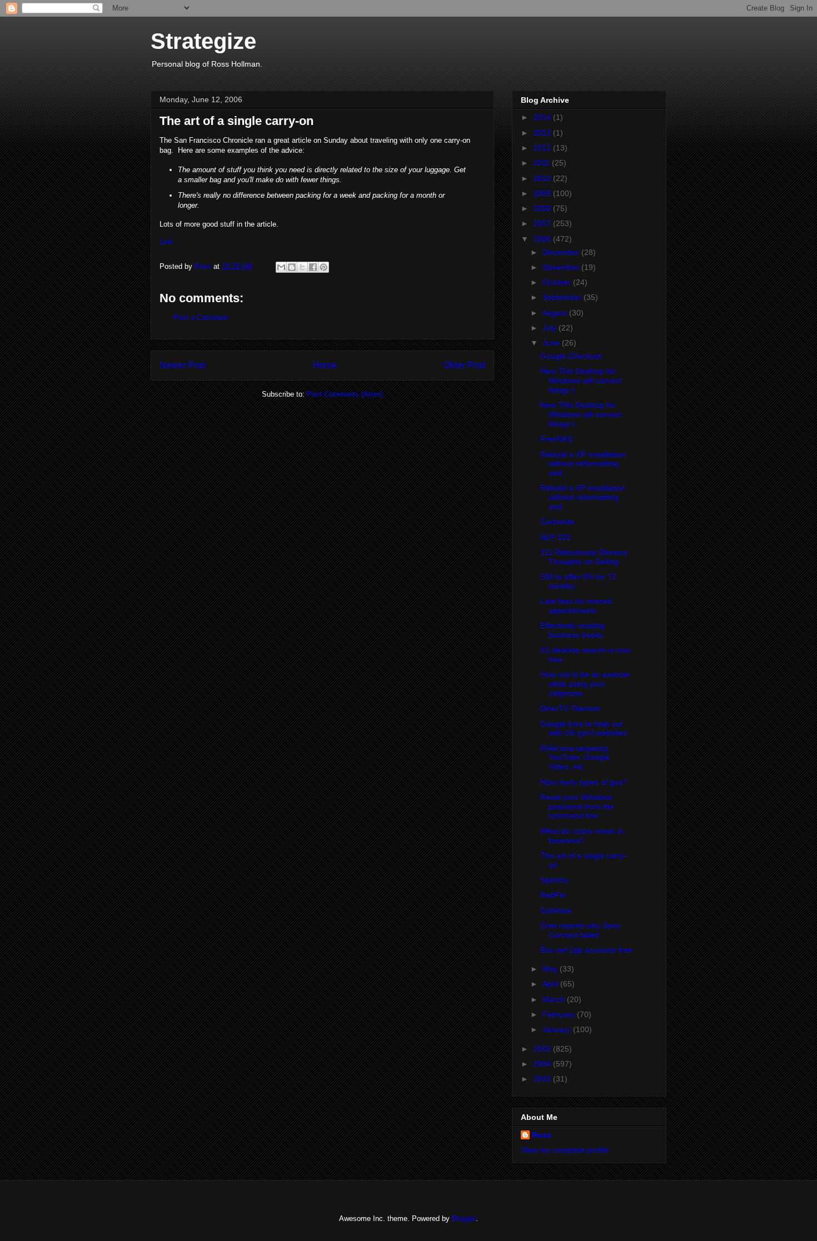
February (559, 1014)
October (557, 282)
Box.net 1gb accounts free (586, 949)
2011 (542, 162)
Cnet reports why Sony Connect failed (580, 930)
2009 (543, 193)
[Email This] (281, 267)
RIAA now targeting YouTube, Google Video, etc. (575, 758)
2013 (543, 132)
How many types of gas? (583, 782)
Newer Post (183, 365)
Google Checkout (570, 356)
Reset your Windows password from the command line (577, 806)
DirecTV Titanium (570, 708)
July (550, 327)
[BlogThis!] (291, 267)
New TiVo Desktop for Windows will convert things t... (580, 380)
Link (166, 242)
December (561, 252)
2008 (543, 208)
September (563, 297)
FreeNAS (556, 438)
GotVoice (556, 910)
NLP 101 (555, 537)
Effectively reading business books (572, 630)
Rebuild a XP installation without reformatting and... (582, 464)
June (552, 342)
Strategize (203, 41)
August (555, 312)
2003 (543, 1078)
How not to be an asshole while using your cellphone (585, 684)
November (561, 267)
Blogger (464, 1218)
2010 (543, 178)
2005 (543, 1048)
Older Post (464, 365)
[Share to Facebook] (312, 267)
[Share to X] (302, 267)
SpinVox (554, 879)
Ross (541, 1134)
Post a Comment (200, 317)
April (551, 983)
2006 (543, 238)
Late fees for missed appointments (576, 606)
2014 (543, 117)
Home (325, 365)
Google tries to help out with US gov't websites (583, 728)
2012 (543, 147)
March (554, 999)
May (551, 968)
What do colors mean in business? (582, 836)
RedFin (553, 894)
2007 (543, 223)
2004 (543, 1063)
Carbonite (557, 521)
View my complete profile (565, 1149)
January (557, 1029)
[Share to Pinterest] (323, 267)
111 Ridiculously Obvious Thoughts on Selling (583, 557)
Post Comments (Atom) (345, 394)
